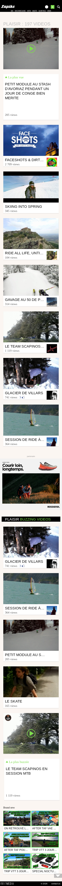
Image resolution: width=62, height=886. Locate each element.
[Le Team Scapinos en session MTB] (31, 733)
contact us (55, 884)
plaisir (28, 519)
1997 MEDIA (8, 883)
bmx (49, 11)
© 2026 (44, 884)
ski (12, 11)
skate (34, 11)
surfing (42, 11)
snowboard (20, 11)
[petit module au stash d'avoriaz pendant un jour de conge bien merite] (31, 48)
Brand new (9, 807)
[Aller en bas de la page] (58, 876)
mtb (29, 11)
